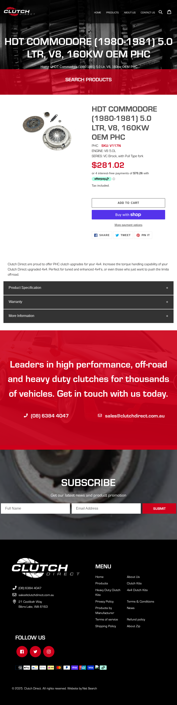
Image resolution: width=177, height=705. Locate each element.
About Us (133, 576)
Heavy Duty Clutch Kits (107, 592)
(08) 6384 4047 (50, 415)
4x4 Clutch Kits (137, 590)
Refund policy (136, 619)
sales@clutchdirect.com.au (135, 415)
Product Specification (25, 287)
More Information (21, 316)
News (130, 608)
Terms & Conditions (140, 601)
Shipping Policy (105, 626)
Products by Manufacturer (104, 610)
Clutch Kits (134, 583)
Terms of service (106, 619)
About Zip (133, 626)
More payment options (128, 225)
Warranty (15, 302)
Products (101, 583)
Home (45, 67)
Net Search (89, 688)
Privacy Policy (104, 601)
